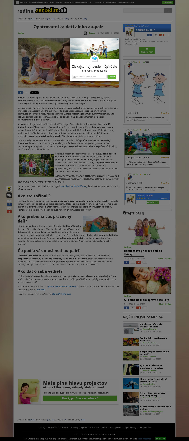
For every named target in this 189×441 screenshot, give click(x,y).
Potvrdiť (112, 77)
